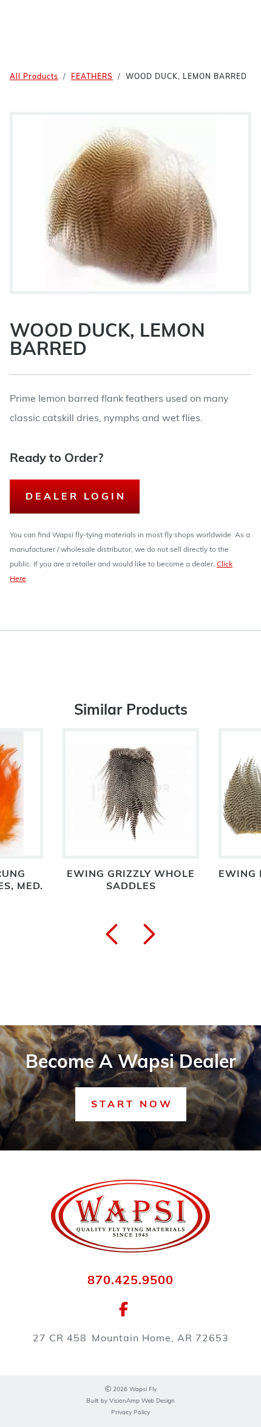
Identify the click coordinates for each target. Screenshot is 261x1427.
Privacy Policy (130, 1412)
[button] (130, 1104)
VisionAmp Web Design (142, 1401)
